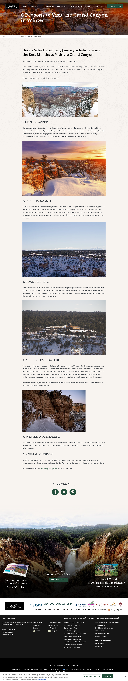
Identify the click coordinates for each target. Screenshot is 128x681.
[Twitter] (64, 492)
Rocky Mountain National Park (73, 645)
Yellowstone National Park (72, 647)
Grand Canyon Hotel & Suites (72, 636)
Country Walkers (100, 625)
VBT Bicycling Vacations (102, 633)
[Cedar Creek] (120, 604)
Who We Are (61, 6)
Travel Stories (48, 6)
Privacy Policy (15, 669)
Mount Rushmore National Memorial (75, 642)
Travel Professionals (54, 622)
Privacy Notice (41, 679)
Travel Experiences (30, 6)
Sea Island (98, 646)
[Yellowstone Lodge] (37, 610)
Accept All (108, 676)
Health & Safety (37, 622)
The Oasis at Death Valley (72, 625)
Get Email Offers (58, 580)
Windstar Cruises (100, 636)
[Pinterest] (72, 492)
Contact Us (36, 625)
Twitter (37, 631)
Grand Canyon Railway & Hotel (104, 628)
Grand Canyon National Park (72, 639)
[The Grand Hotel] (113, 604)
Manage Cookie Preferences (92, 676)
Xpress (97, 669)
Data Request (86, 669)
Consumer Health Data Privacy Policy (35, 669)
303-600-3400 (10, 630)
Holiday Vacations (100, 631)
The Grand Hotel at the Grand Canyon (75, 633)
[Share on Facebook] (55, 492)
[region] (64, 676)
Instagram (54, 631)
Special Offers (76, 6)
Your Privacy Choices (72, 669)
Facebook (53, 628)
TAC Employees (108, 669)
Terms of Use (55, 669)
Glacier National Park (70, 628)
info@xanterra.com (7, 634)
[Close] (125, 676)
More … (97, 6)
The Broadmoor (99, 643)
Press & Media (53, 625)
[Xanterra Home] (12, 6)
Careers (88, 6)
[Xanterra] (14, 606)
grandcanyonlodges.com (49, 468)
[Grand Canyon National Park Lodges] (52, 610)
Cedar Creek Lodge (70, 631)
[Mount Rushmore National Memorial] (83, 610)
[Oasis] (91, 604)
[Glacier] (67, 610)
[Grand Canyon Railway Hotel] (102, 604)
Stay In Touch (115, 6)
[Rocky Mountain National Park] (99, 610)
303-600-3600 (9, 632)
